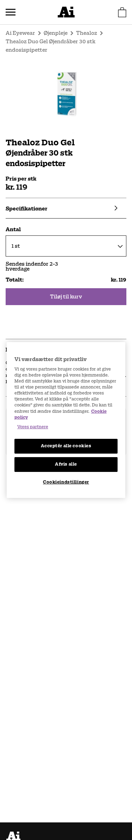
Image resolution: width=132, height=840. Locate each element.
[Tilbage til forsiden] (66, 12)
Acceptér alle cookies (66, 445)
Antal (13, 229)
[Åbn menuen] (10, 12)
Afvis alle (66, 464)
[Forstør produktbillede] (66, 94)
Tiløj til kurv (66, 296)
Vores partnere (32, 426)
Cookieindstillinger (66, 482)
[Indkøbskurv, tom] (122, 12)
